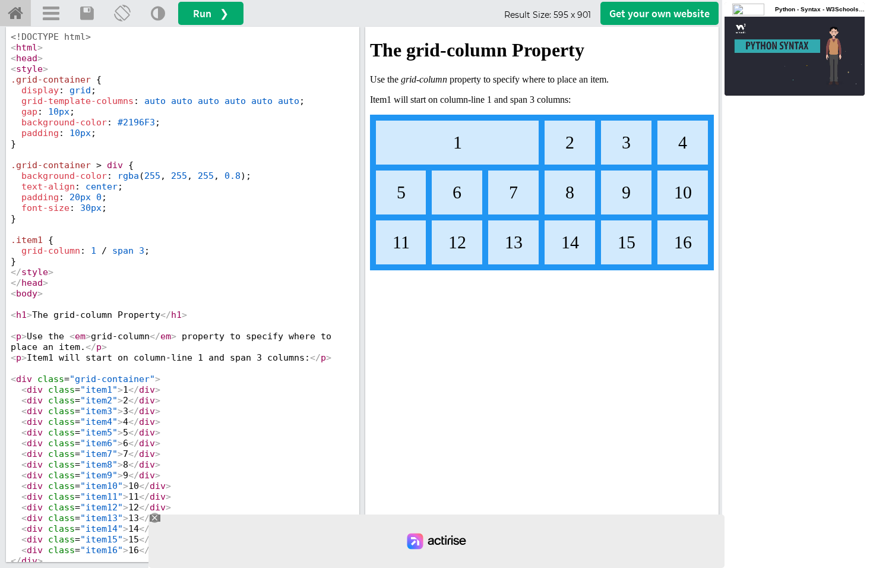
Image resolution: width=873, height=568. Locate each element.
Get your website (659, 13)
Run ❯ (211, 13)
